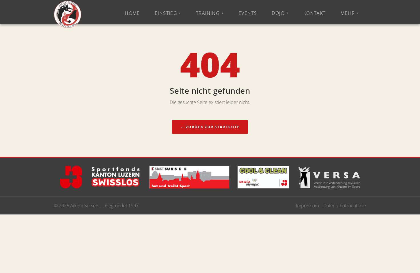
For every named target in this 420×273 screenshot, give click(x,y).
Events (248, 13)
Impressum (307, 205)
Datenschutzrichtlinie (344, 205)
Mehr (348, 13)
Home (132, 13)
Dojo (278, 13)
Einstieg (166, 13)
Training (208, 13)
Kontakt (314, 13)
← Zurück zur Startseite (210, 126)
